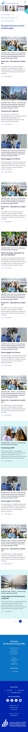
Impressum (15, 671)
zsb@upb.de (14, 663)
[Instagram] (7, 700)
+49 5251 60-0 (14, 715)
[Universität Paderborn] (14, 723)
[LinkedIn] (16, 700)
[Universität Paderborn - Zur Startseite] (3, 2)
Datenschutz (21, 690)
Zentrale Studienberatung (12, 3)
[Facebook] (11, 700)
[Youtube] (20, 700)
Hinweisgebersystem (15, 692)
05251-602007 (14, 660)
